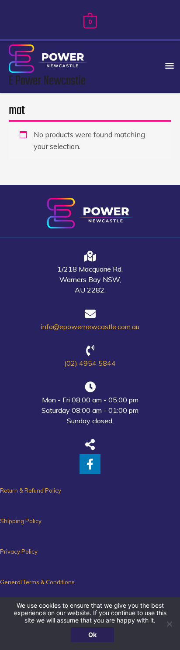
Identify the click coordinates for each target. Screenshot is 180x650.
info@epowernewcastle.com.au (90, 326)
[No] (169, 623)
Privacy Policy (19, 551)
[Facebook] (90, 464)
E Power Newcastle (47, 81)
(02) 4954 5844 (90, 363)
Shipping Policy (21, 520)
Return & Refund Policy (30, 490)
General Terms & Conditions (37, 582)
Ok (92, 634)
